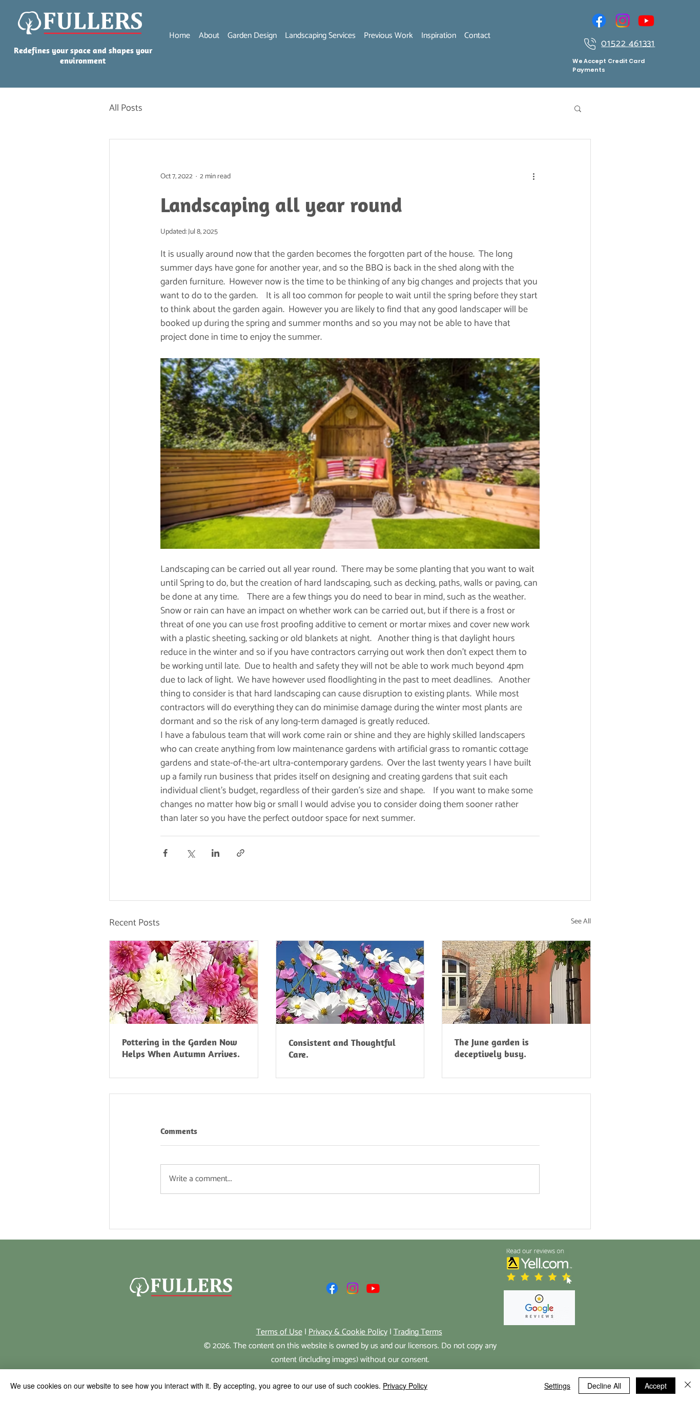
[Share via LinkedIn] (215, 853)
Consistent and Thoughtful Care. (342, 1048)
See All (581, 921)
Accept (656, 1385)
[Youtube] (646, 20)
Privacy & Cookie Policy (347, 1332)
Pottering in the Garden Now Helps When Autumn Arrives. (181, 1048)
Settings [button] (557, 1385)
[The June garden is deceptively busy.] (516, 982)
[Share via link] (240, 853)
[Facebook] (599, 20)
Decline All (604, 1385)
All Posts (125, 108)
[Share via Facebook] (165, 853)
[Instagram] (622, 20)
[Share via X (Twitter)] (190, 853)
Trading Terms (418, 1332)
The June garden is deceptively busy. (492, 1048)
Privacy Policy (405, 1385)
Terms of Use (279, 1332)
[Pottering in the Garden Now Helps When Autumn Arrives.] (184, 982)
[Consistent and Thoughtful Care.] (350, 982)
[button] (578, 108)
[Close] (688, 1385)
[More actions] (533, 176)
